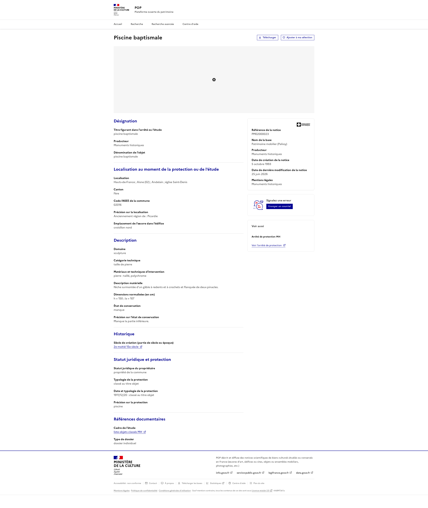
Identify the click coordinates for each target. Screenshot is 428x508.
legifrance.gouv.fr (279, 473)
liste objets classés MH (128, 432)
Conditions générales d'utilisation (175, 490)
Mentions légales (122, 490)
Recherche (137, 24)
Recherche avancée (163, 24)
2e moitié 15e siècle (126, 347)
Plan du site (258, 483)
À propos (169, 483)
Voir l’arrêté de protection (267, 245)
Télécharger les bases (192, 483)
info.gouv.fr (222, 473)
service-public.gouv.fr (249, 473)
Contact (153, 483)
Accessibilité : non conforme (127, 483)
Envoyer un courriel (279, 206)
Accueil (118, 24)
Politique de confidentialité (144, 490)
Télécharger (269, 37)
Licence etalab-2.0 (260, 490)
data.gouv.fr (303, 473)
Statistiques (215, 483)
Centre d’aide (239, 483)
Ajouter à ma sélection (299, 37)
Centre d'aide (190, 24)
